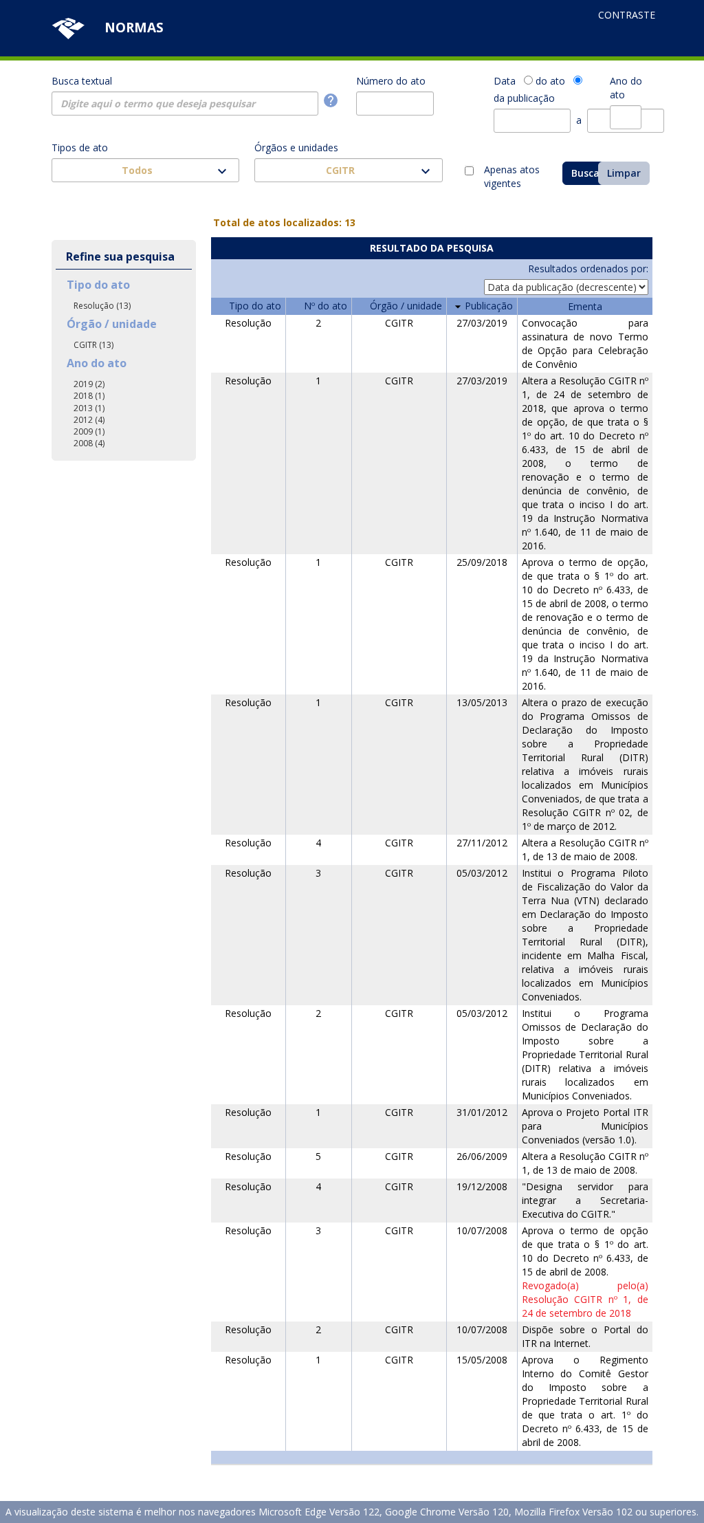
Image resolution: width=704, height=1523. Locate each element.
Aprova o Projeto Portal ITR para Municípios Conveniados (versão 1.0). (585, 1126)
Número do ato (391, 80)
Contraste (626, 14)
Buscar (587, 172)
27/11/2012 (481, 842)
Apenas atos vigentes (512, 171)
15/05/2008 (481, 1359)
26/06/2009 (481, 1156)
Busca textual (82, 80)
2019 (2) (89, 384)
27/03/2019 (481, 322)
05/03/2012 (481, 872)
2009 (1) (89, 431)
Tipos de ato (80, 147)
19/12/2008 (481, 1186)
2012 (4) (89, 420)
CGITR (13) (93, 345)
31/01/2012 (481, 1112)
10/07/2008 (481, 1230)
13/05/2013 (481, 702)
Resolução (248, 322)
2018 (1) (89, 396)
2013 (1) (89, 408)
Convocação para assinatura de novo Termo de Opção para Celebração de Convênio (585, 343)
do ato (550, 80)
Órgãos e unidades (296, 147)
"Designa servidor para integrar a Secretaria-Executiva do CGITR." (585, 1200)
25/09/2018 (481, 562)
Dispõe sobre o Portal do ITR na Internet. (585, 1336)
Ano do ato (626, 87)
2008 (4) (89, 443)
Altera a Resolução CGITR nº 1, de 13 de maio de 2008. (585, 849)
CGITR (399, 322)
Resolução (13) (102, 305)
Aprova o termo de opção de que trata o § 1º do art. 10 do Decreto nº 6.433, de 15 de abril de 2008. (585, 1251)
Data (505, 80)
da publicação (524, 98)
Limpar (624, 172)
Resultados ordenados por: (588, 268)
